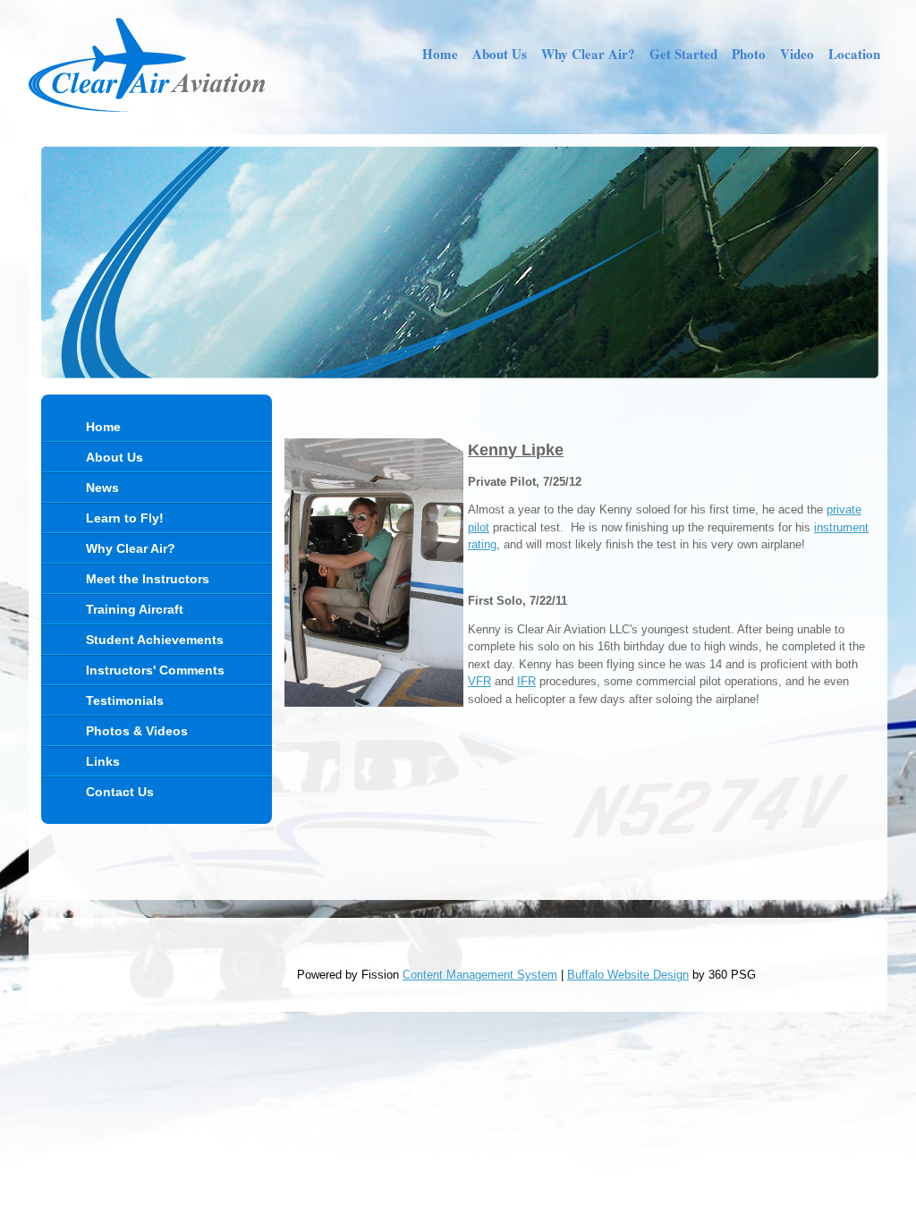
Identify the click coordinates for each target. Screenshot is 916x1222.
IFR (526, 681)
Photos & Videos (137, 731)
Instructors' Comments (155, 670)
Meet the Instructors (147, 579)
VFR (479, 681)
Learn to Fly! (125, 518)
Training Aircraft (134, 609)
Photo (749, 54)
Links (103, 761)
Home (440, 54)
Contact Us (120, 792)
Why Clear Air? (588, 54)
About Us (499, 54)
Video (797, 54)
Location (854, 54)
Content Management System (480, 974)
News (102, 487)
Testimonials (125, 700)
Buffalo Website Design (628, 974)
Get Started (683, 54)
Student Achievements (155, 639)
